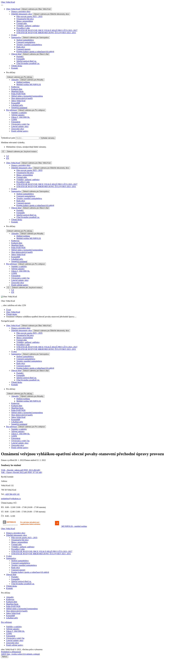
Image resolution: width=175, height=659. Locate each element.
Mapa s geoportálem (24, 21)
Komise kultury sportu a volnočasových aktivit (35, 51)
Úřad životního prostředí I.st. (28, 63)
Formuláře (20, 59)
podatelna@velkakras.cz (11, 498)
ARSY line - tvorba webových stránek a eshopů (20, 654)
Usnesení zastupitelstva (25, 42)
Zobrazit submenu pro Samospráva (36, 37)
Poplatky (20, 56)
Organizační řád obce (25, 19)
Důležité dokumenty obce (21, 14)
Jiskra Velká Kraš (18, 101)
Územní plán (21, 23)
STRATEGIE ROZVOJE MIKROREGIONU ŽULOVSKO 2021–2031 (46, 33)
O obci (14, 35)
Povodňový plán (23, 28)
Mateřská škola (17, 91)
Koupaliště (15, 103)
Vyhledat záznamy (48, 138)
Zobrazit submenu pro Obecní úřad (36, 54)
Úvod (8, 310)
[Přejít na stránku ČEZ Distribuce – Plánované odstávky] (31, 526)
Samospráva (16, 37)
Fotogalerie (15, 122)
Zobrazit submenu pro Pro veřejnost (31, 110)
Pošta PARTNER (18, 94)
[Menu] (2, 5)
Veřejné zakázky (18, 115)
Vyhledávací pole (8, 138)
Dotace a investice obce (20, 11)
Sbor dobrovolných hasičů (22, 98)
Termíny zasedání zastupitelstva (29, 44)
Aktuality (15, 80)
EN (7, 158)
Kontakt (14, 68)
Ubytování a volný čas (20, 124)
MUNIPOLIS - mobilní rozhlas (74, 526)
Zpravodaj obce (17, 129)
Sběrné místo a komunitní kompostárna (27, 96)
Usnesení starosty (23, 49)
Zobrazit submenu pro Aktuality (31, 80)
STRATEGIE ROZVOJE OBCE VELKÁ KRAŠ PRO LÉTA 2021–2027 (46, 30)
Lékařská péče (17, 105)
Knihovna (15, 87)
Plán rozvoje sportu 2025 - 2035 (29, 16)
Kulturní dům (16, 89)
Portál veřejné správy (19, 131)
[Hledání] (1, 135)
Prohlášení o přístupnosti (11, 652)
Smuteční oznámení (19, 107)
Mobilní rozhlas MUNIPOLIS (28, 84)
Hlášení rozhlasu (23, 82)
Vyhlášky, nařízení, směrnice (27, 26)
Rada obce (20, 47)
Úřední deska (16, 66)
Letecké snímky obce (19, 126)
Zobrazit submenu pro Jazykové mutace (22, 151)
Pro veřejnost (11, 110)
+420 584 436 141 (12, 494)
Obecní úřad (16, 54)
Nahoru (4, 657)
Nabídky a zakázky (19, 113)
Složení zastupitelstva (25, 40)
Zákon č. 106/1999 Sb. (20, 117)
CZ (3, 151)
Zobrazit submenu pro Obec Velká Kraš (36, 9)
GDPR (14, 119)
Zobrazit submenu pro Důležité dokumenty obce (51, 14)
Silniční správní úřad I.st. (26, 61)
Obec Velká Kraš (8, 2)
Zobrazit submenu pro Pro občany (19, 77)
